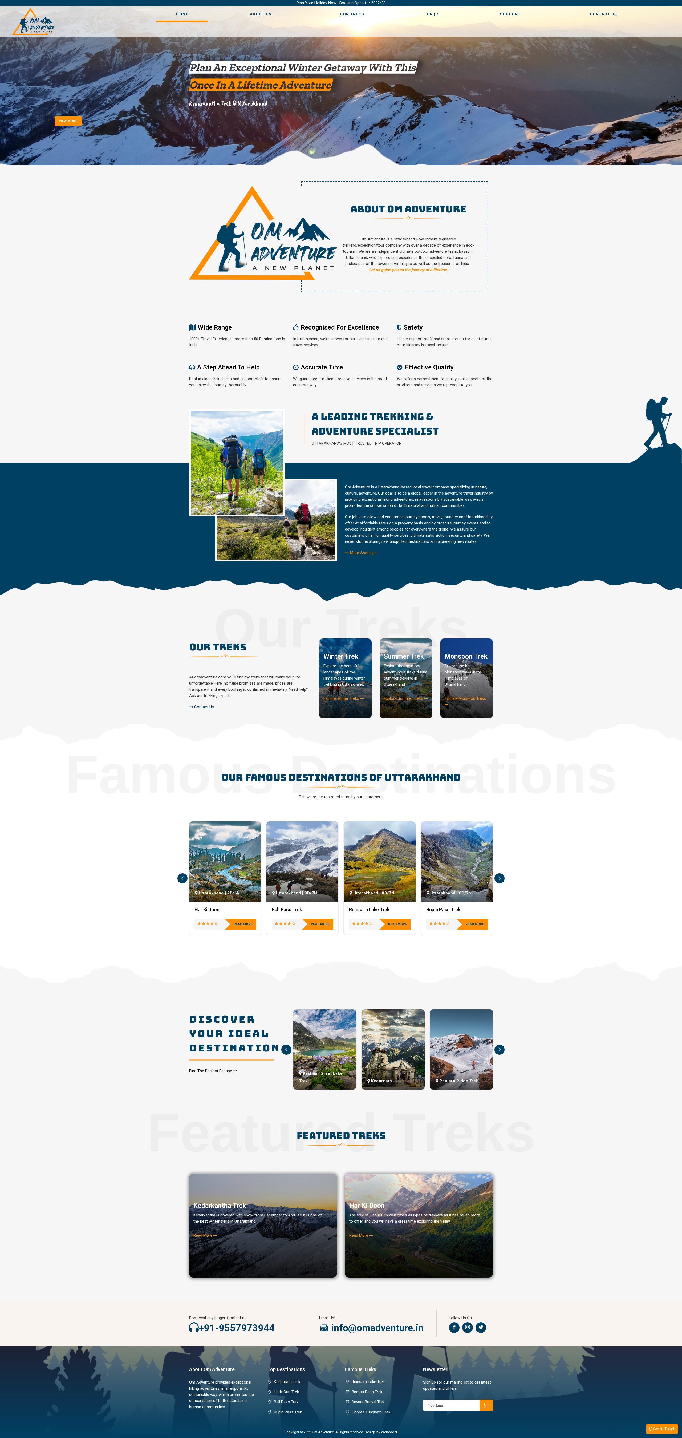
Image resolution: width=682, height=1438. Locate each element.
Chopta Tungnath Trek (371, 1412)
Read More (203, 1235)
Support (510, 14)
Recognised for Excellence (340, 327)
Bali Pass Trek (209, 909)
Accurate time (322, 367)
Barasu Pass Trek (367, 1391)
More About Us (362, 553)
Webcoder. (389, 1432)
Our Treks (352, 14)
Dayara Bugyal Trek (446, 909)
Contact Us (603, 14)
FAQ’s (433, 14)
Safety (413, 327)
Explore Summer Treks (404, 698)
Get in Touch (663, 1429)
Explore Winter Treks (341, 698)
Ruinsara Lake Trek (292, 909)
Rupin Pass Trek (366, 909)
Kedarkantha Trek (219, 1206)
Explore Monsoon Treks (465, 698)
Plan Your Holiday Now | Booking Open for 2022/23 (341, 3)
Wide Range (215, 327)
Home (182, 14)
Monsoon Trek (466, 656)
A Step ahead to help (228, 367)
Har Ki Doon (367, 1206)
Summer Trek (404, 656)
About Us (261, 14)
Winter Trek (340, 656)
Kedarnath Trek (287, 1381)
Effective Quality (429, 367)
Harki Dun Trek (286, 1391)
